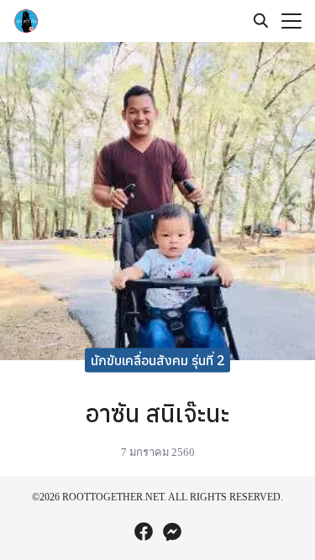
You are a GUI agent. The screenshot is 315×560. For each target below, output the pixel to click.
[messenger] (172, 531)
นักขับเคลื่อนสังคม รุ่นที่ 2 (158, 359)
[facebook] (144, 531)
